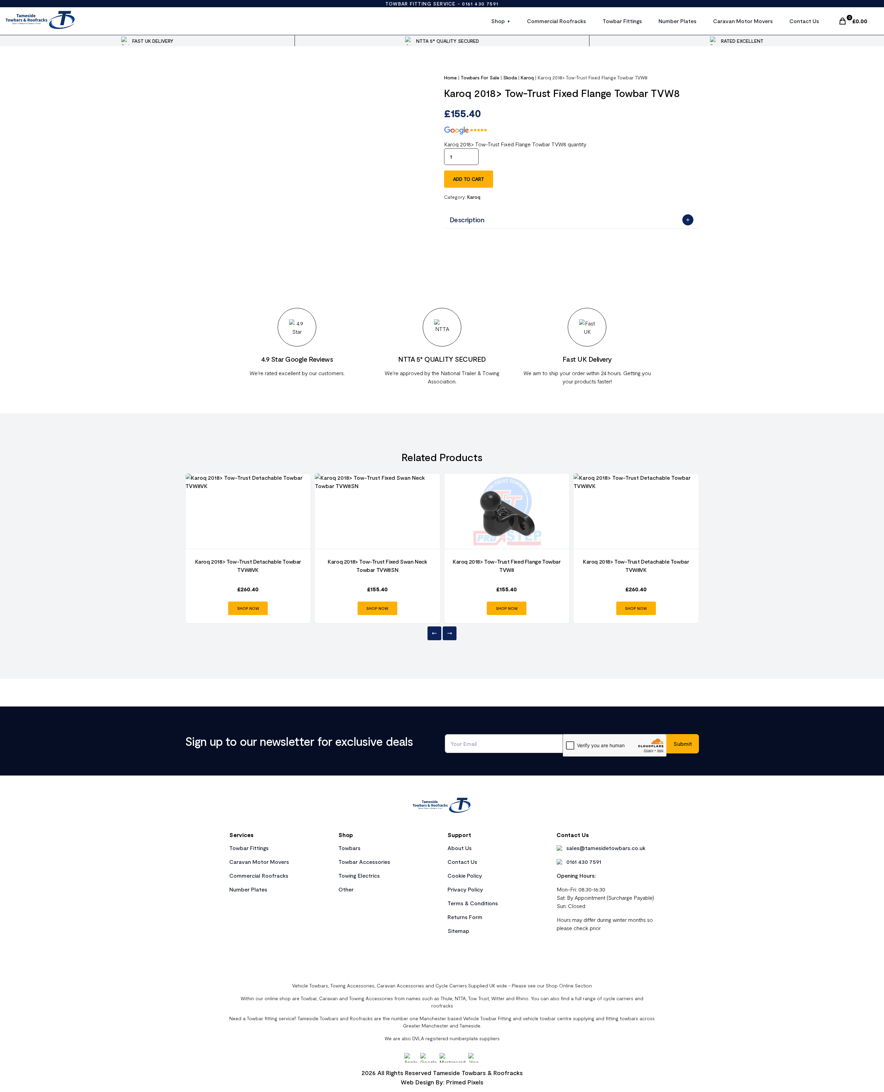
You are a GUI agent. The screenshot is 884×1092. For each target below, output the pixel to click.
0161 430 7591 (480, 4)
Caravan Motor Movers (743, 21)
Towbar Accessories (364, 861)
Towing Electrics (359, 875)
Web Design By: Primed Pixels (442, 1082)
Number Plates (677, 21)
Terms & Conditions (473, 903)
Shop (498, 21)
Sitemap (458, 930)
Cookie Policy (465, 875)
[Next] (450, 633)
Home (450, 77)
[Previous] (434, 633)
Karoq (527, 77)
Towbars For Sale (480, 77)
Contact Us (804, 21)
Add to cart (468, 179)
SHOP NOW (248, 608)
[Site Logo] (41, 21)
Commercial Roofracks (556, 21)
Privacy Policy (465, 889)
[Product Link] (248, 511)
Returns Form (465, 917)
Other (346, 889)
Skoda (510, 77)
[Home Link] (442, 806)
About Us (460, 848)
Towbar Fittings (622, 21)
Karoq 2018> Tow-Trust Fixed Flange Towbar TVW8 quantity (515, 144)
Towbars (349, 848)
